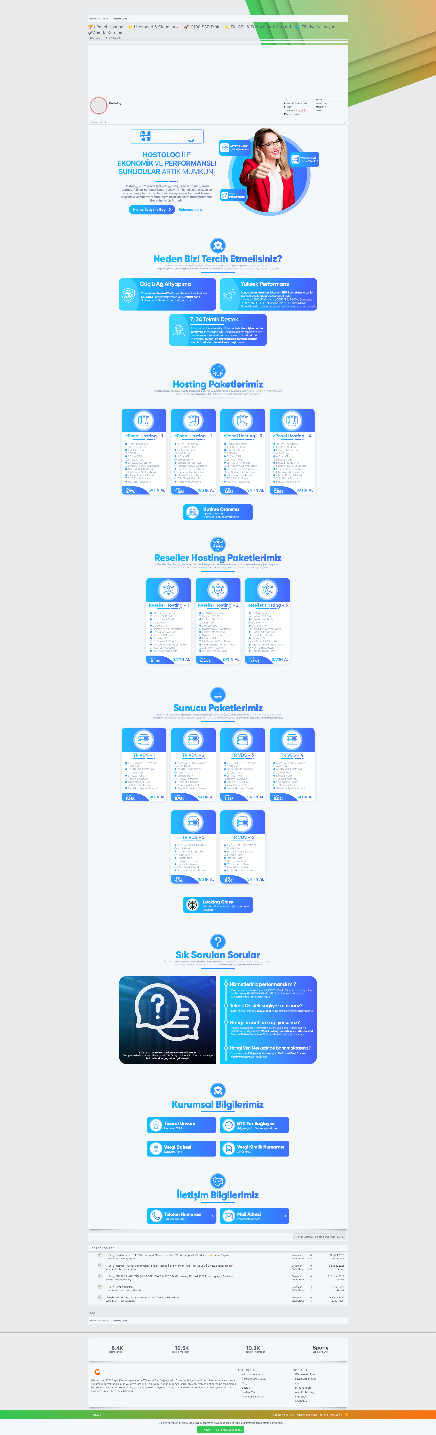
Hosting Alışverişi (129, 1258)
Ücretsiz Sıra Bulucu (253, 1378)
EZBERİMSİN (112, 1301)
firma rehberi (303, 1387)
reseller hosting (304, 1392)
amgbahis (301, 1401)
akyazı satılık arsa (305, 1378)
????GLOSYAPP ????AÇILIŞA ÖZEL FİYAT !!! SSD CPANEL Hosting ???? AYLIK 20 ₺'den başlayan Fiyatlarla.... (175, 1276)
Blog (244, 1383)
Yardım (324, 1414)
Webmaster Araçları (253, 1374)
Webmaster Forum (306, 1374)
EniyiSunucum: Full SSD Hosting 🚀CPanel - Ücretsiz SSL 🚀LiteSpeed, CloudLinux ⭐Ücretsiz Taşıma (172, 1255)
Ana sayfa (336, 1414)
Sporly (321, 1348)
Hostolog (95, 38)
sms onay (301, 1396)
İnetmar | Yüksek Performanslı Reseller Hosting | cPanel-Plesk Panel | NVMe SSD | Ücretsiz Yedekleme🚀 (174, 1265)
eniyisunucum (112, 1258)
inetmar (109, 1269)
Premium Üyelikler (252, 1396)
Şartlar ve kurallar (284, 1414)
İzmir (326, 103)
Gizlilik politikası (307, 1414)
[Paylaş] (341, 122)
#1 (345, 122)
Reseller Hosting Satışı (125, 1269)
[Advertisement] (218, 69)
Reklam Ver (248, 1392)
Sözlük (245, 1387)
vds (297, 1383)
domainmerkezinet (114, 1290)
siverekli (340, 1290)
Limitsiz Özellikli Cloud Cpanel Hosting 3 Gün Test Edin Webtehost (142, 1297)
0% (293, 110)
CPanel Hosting (124, 1286)
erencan (110, 1279)
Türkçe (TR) (97, 1414)
